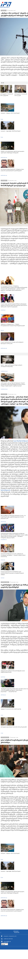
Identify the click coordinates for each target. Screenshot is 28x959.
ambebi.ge (3, 292)
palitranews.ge (4, 348)
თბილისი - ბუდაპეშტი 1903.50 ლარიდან (10, 131)
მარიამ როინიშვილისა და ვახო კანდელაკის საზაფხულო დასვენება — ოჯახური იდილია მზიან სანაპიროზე (13, 555)
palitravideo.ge (4, 157)
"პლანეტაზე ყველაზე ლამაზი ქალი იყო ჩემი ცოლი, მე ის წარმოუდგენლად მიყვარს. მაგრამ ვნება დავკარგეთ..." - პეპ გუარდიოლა (14, 690)
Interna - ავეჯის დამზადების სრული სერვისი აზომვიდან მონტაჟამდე (11, 366)
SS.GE (2, 82)
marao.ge (3, 559)
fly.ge (2, 119)
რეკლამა (16, 932)
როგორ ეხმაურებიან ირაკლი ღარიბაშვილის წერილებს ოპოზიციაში (12, 343)
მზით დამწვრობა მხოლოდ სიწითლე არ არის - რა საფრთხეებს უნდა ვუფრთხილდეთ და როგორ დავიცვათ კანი (13, 517)
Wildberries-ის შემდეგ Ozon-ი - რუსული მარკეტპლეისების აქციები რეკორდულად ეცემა (13, 325)
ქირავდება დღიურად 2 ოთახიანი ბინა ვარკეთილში (14, 726)
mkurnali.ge (3, 521)
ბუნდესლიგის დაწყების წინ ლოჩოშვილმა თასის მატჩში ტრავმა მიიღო (13, 671)
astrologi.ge (3, 694)
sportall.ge (3, 676)
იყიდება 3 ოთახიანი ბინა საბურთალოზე (11, 709)
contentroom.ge (4, 371)
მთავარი (15, 931)
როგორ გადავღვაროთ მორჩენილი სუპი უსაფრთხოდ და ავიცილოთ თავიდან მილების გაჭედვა (12, 573)
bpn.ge (2, 330)
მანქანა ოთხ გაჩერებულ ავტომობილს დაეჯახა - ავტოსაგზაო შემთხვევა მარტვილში (13, 152)
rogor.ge (2, 577)
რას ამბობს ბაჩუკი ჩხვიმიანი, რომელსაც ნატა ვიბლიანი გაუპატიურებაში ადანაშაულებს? (12, 170)
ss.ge (2, 715)
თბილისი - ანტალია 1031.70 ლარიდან (10, 113)
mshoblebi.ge (4, 539)
